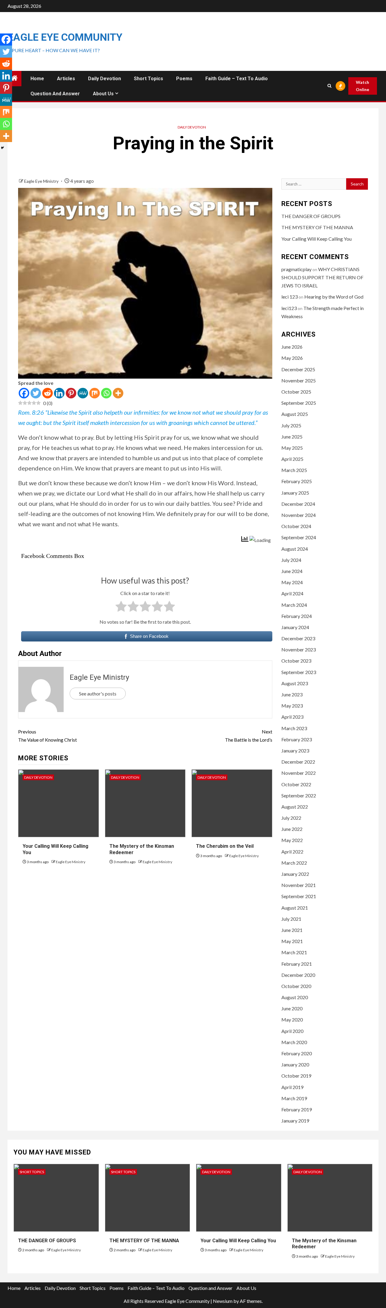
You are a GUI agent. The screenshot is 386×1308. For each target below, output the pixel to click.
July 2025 (291, 425)
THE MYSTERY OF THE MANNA (317, 227)
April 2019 (292, 1087)
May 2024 (292, 582)
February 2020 (296, 1053)
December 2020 (298, 975)
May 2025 (292, 448)
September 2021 (298, 896)
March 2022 (294, 863)
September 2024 (298, 537)
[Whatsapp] (106, 393)
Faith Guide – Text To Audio (236, 78)
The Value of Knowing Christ (47, 736)
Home (37, 78)
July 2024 (291, 560)
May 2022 (292, 840)
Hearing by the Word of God (333, 296)
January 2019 (295, 1120)
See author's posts (97, 693)
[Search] (329, 86)
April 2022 (292, 851)
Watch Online (362, 86)
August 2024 (294, 549)
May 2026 (292, 358)
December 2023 (298, 638)
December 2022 (298, 762)
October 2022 (296, 784)
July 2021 (291, 919)
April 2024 (292, 593)
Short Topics (148, 78)
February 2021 (296, 964)
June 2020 (291, 1008)
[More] (118, 393)
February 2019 (296, 1109)
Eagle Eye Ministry (41, 181)
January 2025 (295, 493)
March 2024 (294, 605)
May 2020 (292, 1019)
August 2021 (294, 908)
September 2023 (298, 672)
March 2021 (294, 952)
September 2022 (298, 795)
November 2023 (298, 649)
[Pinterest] (71, 393)
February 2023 (296, 739)
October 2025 (296, 391)
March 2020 (294, 1042)
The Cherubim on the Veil (225, 846)
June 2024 (291, 571)
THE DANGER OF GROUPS (310, 216)
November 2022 (298, 773)
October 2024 (296, 526)
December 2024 (298, 504)
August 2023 (294, 683)
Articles (66, 78)
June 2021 (291, 930)
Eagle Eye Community (65, 37)
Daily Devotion (104, 78)
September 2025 (298, 403)
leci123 (289, 308)
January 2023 (295, 750)
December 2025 (298, 369)
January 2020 (295, 1064)
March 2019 (294, 1098)
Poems (184, 78)
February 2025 (296, 481)
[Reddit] (47, 393)
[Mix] (94, 393)
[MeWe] (83, 393)
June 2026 (291, 347)
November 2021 (298, 885)
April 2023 (292, 717)
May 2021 (292, 941)
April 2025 (292, 459)
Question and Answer (55, 94)
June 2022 (291, 829)
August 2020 (294, 997)
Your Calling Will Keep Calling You (316, 239)
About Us (103, 94)
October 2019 (296, 1075)
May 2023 (292, 705)
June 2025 (291, 436)
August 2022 (294, 806)
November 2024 (298, 515)
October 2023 (296, 661)
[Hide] (2, 147)
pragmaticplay (296, 269)
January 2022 (295, 874)
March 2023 (294, 728)
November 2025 (298, 380)
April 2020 (292, 1031)
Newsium (223, 1301)
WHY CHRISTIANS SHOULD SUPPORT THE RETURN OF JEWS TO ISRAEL (322, 277)
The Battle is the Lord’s (248, 736)
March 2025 (294, 470)
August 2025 (294, 414)
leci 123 (289, 296)
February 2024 (296, 616)
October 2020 (296, 986)
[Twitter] (35, 393)
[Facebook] (24, 393)
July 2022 (291, 818)
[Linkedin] (59, 393)
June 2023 (291, 694)
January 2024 (295, 627)
